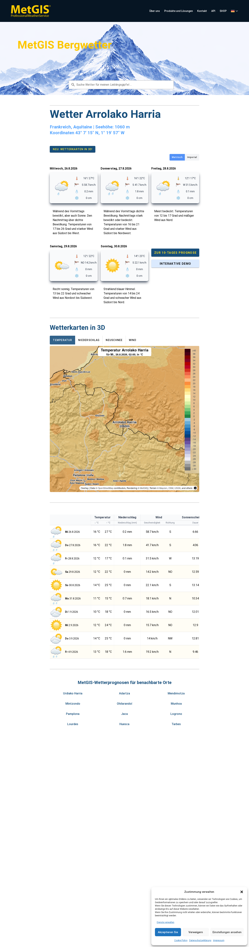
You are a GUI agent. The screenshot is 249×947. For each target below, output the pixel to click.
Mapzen (163, 487)
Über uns (154, 10)
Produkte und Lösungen (178, 10)
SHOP (223, 10)
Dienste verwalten (165, 922)
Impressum (218, 940)
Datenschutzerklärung (200, 940)
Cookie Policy (180, 940)
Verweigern (195, 932)
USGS (177, 487)
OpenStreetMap (105, 487)
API (213, 10)
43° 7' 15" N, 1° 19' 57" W (99, 132)
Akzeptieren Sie (168, 932)
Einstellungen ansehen (227, 932)
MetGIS (143, 487)
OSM (170, 487)
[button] (242, 892)
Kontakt (202, 10)
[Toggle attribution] (195, 488)
